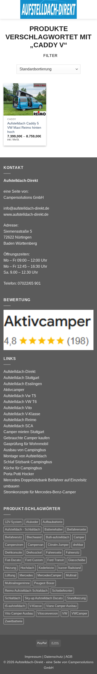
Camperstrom (14, 544)
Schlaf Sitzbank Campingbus (28, 462)
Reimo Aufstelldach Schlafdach (26, 590)
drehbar (78, 544)
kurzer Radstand (69, 568)
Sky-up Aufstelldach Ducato (44, 598)
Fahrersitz (73, 552)
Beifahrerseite (76, 529)
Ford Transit (55, 560)
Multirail (71, 575)
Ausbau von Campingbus (25, 450)
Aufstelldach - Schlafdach (22, 529)
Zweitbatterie (13, 621)
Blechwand (34, 537)
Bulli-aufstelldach (57, 537)
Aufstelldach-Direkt (19, 372)
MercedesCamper (49, 575)
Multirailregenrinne (17, 583)
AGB (68, 656)
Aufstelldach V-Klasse (22, 414)
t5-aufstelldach (15, 606)
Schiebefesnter (62, 590)
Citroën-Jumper (58, 544)
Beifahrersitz (13, 537)
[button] (6, 9)
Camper (79, 537)
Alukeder (32, 522)
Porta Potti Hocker (19, 474)
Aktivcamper (14, 390)
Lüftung (10, 575)
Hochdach (27, 568)
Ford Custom (34, 560)
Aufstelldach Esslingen (23, 384)
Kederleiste (46, 568)
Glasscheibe (76, 560)
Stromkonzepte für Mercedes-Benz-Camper (40, 492)
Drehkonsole (13, 552)
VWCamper (79, 613)
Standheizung (76, 598)
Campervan (35, 544)
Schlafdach (12, 598)
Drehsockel (34, 552)
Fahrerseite (53, 552)
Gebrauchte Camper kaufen (27, 438)
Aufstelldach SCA (18, 426)
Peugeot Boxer (44, 583)
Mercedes (26, 575)
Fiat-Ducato (13, 560)
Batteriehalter (53, 529)
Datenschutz (53, 656)
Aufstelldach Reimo (20, 420)
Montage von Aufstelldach (25, 456)
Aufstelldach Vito (18, 408)
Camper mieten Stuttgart (24, 432)
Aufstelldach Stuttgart (21, 378)
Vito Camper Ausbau (19, 613)
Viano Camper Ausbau (61, 606)
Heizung (10, 568)
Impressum (33, 656)
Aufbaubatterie (52, 522)
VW (64, 613)
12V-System (13, 522)
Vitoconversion (47, 613)
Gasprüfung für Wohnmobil (26, 444)
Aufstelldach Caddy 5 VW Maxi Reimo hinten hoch (24, 127)
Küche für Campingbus (23, 468)
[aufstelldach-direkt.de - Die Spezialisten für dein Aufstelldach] (49, 9)
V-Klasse (35, 606)
